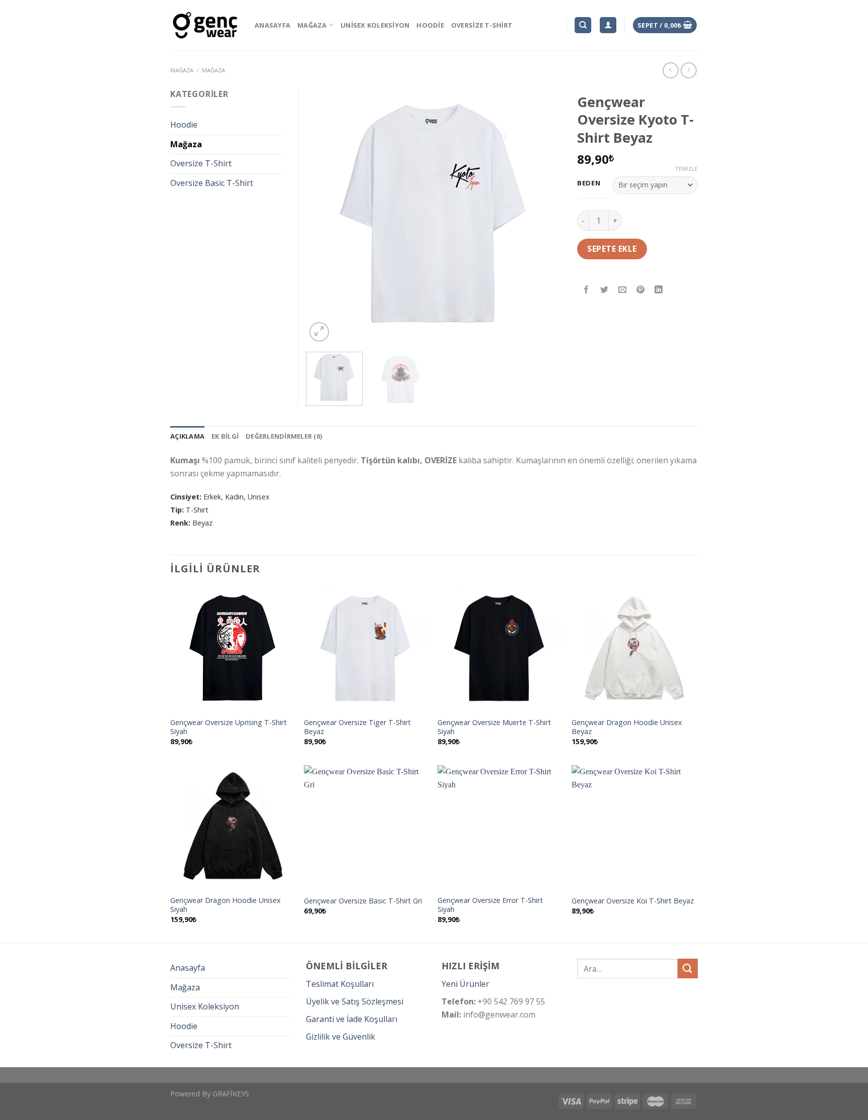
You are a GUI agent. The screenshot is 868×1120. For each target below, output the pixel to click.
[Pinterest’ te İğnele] (640, 290)
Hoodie (430, 25)
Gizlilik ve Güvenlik (340, 1036)
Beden (589, 183)
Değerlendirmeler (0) (284, 436)
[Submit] (688, 968)
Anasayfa (272, 25)
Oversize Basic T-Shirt (211, 182)
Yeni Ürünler (465, 983)
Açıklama (187, 436)
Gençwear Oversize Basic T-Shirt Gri (363, 900)
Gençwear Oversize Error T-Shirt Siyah (490, 905)
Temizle (686, 168)
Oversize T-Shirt (481, 25)
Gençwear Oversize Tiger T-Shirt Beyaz (357, 727)
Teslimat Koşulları (340, 983)
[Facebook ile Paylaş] (586, 290)
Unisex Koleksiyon (375, 25)
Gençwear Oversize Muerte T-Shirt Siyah (494, 727)
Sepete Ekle (611, 248)
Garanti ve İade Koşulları (351, 1019)
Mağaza (312, 25)
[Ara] (583, 25)
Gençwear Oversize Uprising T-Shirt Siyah (228, 727)
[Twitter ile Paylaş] (604, 290)
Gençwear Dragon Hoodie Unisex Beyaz (627, 727)
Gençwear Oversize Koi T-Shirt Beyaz (633, 900)
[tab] (187, 436)
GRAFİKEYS (230, 1093)
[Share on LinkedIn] (658, 290)
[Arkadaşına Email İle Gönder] (622, 290)
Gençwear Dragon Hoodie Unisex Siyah (225, 905)
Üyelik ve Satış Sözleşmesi (354, 1001)
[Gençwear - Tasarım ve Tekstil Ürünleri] (205, 25)
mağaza (181, 70)
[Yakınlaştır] (319, 332)
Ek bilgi (225, 436)
